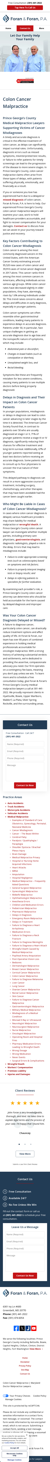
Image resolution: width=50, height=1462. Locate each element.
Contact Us (25, 28)
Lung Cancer (18, 986)
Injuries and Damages (19, 1074)
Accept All (14, 1448)
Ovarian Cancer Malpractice (26, 989)
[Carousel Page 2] (25, 1144)
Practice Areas (12, 797)
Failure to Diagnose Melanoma (27, 979)
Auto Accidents (15, 803)
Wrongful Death (16, 1064)
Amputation (18, 874)
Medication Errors (21, 931)
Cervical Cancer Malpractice (26, 972)
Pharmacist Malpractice (24, 911)
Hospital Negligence (22, 877)
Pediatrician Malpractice (24, 908)
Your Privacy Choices (20, 1395)
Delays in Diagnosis (22, 915)
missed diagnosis (13, 199)
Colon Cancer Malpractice (25, 976)
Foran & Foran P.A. (34, 1448)
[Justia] (28, 1328)
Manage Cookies (13, 1399)
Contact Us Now (25, 785)
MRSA (15, 871)
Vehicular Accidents (18, 813)
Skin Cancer (18, 996)
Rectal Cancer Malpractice (25, 992)
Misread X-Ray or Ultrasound (26, 1020)
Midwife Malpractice (22, 894)
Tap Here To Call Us (25, 7)
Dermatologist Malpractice (25, 965)
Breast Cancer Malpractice (25, 969)
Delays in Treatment (22, 921)
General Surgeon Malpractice (26, 887)
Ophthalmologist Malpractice (27, 898)
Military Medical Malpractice (26, 1009)
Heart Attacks (19, 867)
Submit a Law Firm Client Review (25, 1164)
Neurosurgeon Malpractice (25, 1026)
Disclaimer (25, 1362)
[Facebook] (16, 1328)
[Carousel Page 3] (31, 1144)
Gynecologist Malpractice (25, 891)
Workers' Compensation (20, 1067)
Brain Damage (19, 854)
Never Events (18, 1057)
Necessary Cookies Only (15, 1454)
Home (8, 28)
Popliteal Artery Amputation (26, 955)
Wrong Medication (21, 1053)
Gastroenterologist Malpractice (28, 1006)
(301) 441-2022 (19, 1314)
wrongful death (28, 524)
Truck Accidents (16, 806)
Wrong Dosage (19, 1050)
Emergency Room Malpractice (27, 918)
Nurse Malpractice (21, 1030)
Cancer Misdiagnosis (22, 830)
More (41, 28)
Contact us (20, 226)
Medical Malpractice (18, 816)
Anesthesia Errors (21, 901)
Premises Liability (17, 1070)
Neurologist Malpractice (24, 1023)
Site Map (25, 1369)
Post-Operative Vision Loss (25, 959)
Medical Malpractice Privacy (26, 857)
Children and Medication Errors (27, 904)
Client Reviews (25, 1090)
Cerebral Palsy (19, 837)
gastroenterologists (28, 539)
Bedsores (17, 962)
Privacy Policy (25, 1365)
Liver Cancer (18, 982)
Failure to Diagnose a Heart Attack (29, 945)
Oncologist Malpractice (24, 1033)
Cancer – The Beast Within (25, 833)
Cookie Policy (39, 1395)
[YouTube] (33, 1328)
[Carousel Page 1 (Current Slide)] (19, 1144)
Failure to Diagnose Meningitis (27, 942)
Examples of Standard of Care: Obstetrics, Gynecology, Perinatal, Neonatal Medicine (29, 823)
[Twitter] (22, 1328)
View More (25, 1153)
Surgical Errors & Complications (28, 1060)
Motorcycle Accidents (19, 810)
